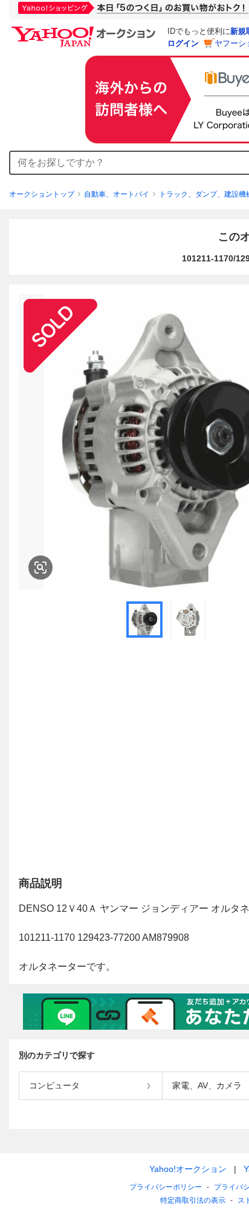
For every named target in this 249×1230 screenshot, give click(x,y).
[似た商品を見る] (40, 567)
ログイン (183, 43)
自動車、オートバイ (116, 194)
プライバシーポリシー (165, 1187)
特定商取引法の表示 (192, 1200)
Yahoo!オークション (188, 1169)
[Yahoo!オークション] (85, 29)
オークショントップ (41, 194)
